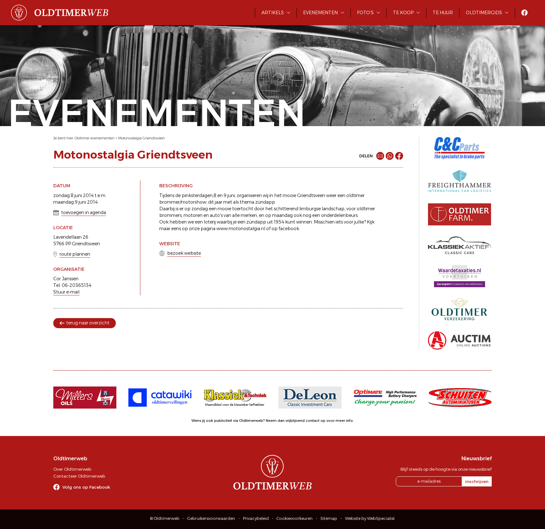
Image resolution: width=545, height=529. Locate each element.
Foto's (365, 12)
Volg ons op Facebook (86, 487)
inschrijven (477, 481)
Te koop (403, 12)
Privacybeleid (256, 518)
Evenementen (320, 12)
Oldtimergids (484, 12)
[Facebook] (399, 156)
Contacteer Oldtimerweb (79, 476)
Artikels (272, 12)
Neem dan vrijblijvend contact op (295, 420)
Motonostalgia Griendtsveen (141, 138)
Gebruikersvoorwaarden (211, 518)
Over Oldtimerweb (72, 469)
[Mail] (380, 156)
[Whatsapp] (390, 156)
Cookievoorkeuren (295, 518)
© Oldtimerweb (164, 518)
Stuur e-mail (66, 292)
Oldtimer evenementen (94, 138)
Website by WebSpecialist (370, 518)
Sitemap (328, 518)
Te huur (443, 12)
